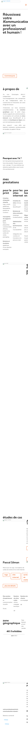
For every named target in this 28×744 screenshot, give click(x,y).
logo (6, 575)
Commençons (9, 76)
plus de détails (10, 586)
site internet (15, 576)
